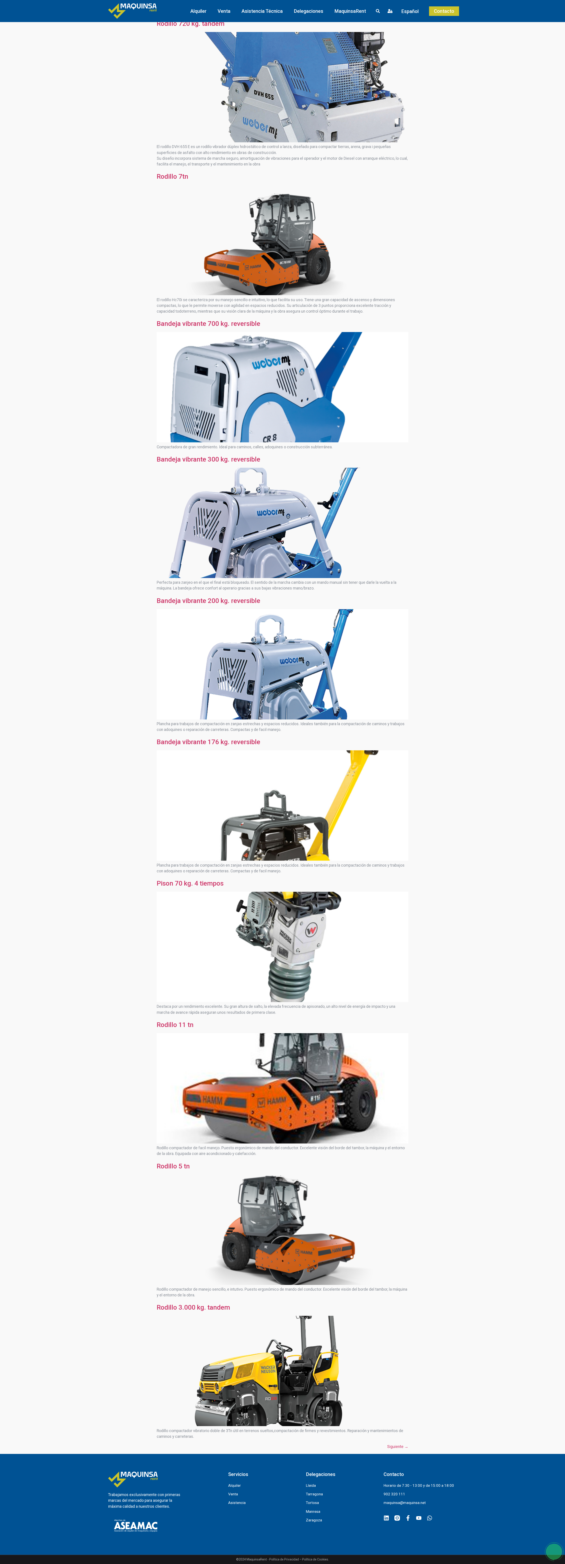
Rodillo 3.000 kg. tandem (193, 1307)
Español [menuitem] (410, 11)
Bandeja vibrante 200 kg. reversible (208, 601)
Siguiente (397, 1446)
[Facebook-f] (408, 1518)
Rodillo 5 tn (173, 1166)
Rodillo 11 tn (175, 1025)
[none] (411, 11)
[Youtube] (419, 1518)
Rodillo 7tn (172, 176)
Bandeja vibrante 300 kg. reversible (208, 459)
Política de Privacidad (284, 1559)
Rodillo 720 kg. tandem (190, 23)
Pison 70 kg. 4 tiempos (190, 883)
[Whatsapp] (429, 1518)
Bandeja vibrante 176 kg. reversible (208, 742)
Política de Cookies (315, 1559)
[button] (198, 11)
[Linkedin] (386, 1518)
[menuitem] (411, 11)
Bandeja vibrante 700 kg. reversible (208, 323)
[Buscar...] (378, 12)
